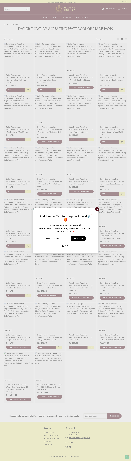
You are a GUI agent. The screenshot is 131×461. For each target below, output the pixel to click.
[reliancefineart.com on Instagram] (63, 245)
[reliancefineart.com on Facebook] (67, 245)
